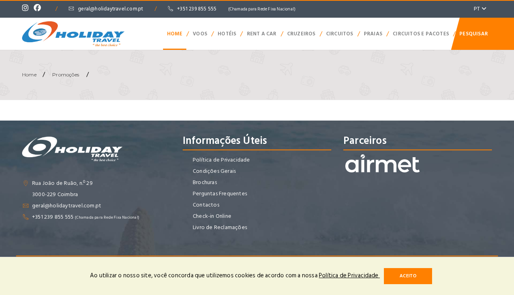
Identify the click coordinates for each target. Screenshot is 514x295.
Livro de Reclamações (220, 227)
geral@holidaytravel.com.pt (110, 8)
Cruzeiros (301, 33)
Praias (373, 33)
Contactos (206, 204)
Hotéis (227, 33)
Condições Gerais (214, 171)
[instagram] (27, 8)
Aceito (408, 276)
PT (477, 8)
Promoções (65, 75)
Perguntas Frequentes (220, 193)
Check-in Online (212, 216)
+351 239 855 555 (236, 8)
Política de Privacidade (221, 159)
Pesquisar (473, 33)
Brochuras (205, 182)
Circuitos (339, 33)
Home (174, 33)
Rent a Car (262, 33)
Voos (200, 33)
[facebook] (39, 8)
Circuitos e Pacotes (421, 33)
